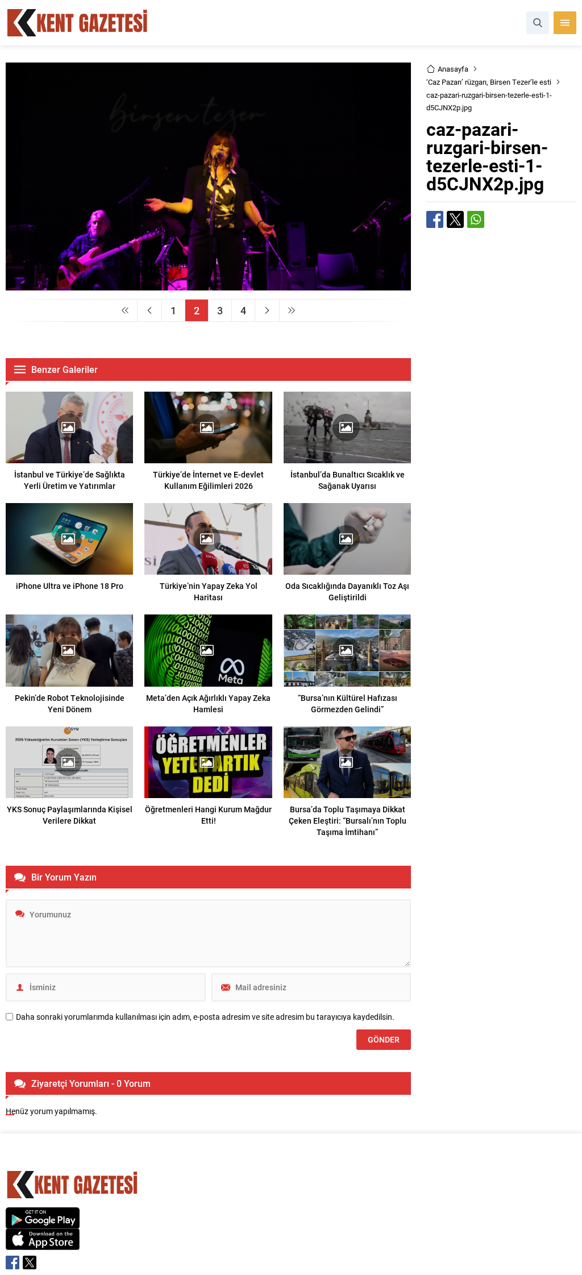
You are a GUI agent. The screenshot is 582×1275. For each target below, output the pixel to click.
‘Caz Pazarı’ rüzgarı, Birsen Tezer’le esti (488, 82)
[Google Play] (43, 1222)
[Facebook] (12, 1262)
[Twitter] (29, 1262)
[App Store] (43, 1244)
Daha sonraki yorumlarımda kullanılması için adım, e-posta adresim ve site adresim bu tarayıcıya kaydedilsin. (205, 1017)
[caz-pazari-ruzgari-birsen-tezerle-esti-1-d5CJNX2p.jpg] (208, 285)
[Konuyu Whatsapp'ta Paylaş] (475, 219)
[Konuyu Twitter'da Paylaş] (455, 219)
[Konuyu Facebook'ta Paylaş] (434, 219)
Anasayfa (453, 69)
